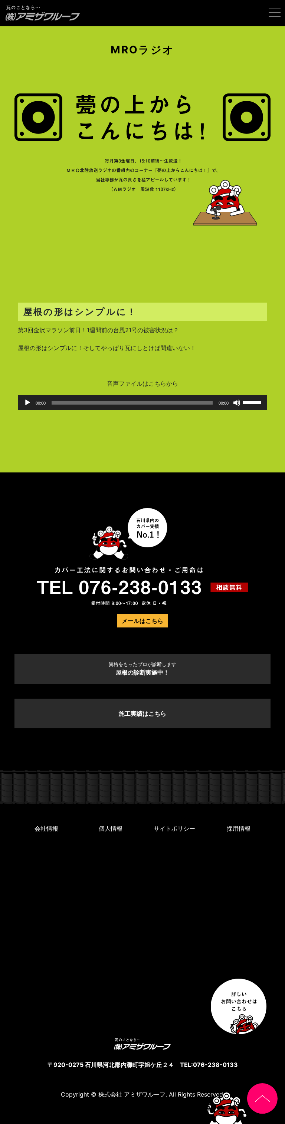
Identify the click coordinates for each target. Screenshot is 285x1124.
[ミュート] (236, 402)
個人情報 (110, 828)
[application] (142, 402)
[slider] (253, 402)
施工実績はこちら (142, 713)
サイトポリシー (174, 828)
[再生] (27, 402)
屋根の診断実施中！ (142, 669)
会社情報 (46, 828)
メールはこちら (142, 620)
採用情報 (238, 828)
